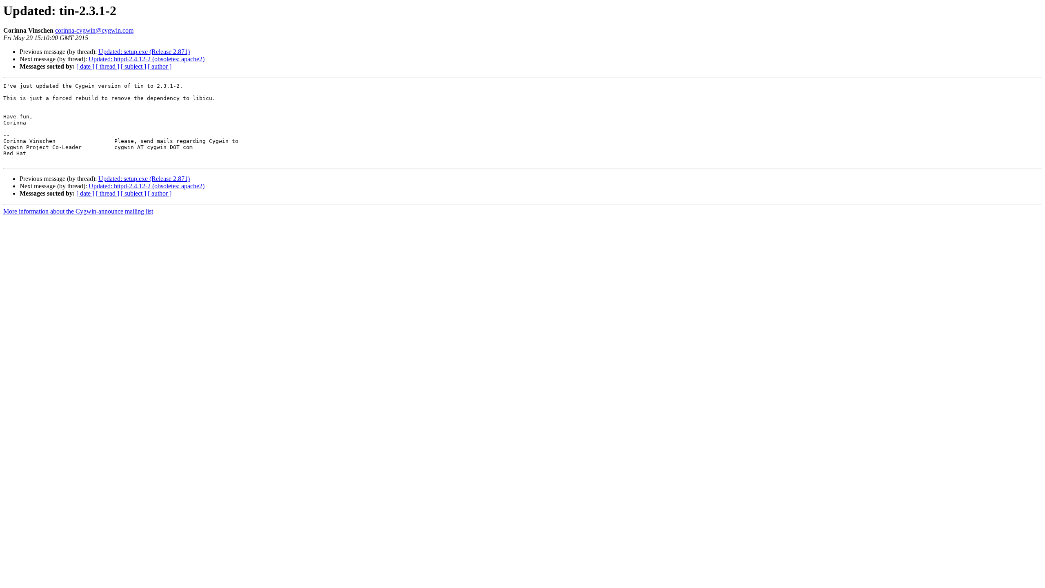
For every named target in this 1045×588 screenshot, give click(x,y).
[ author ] (159, 66)
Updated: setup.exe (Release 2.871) (144, 51)
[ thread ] (107, 66)
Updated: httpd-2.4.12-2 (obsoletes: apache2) (147, 59)
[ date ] (85, 66)
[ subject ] (133, 66)
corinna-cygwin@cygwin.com (94, 30)
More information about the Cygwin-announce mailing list (78, 211)
